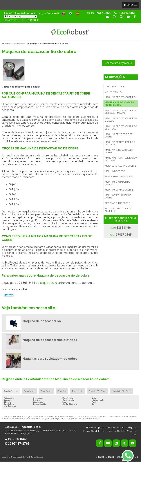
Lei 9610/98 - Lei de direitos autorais (83, 419)
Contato (121, 431)
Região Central (11, 391)
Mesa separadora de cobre (120, 166)
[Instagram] (114, 16)
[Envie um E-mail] (107, 16)
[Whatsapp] (128, 456)
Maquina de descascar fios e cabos (121, 119)
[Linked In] (121, 16)
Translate (32, 20)
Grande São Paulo (97, 391)
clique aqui (47, 282)
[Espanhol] (77, 13)
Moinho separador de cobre (117, 183)
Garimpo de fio (113, 91)
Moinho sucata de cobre (119, 189)
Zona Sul (61, 391)
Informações (114, 77)
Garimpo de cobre (115, 86)
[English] (63, 13)
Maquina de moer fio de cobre (118, 135)
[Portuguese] (70, 13)
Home (89, 427)
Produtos (111, 427)
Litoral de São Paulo (121, 391)
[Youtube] (128, 16)
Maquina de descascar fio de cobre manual (120, 111)
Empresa (99, 427)
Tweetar (9, 294)
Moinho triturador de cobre (118, 196)
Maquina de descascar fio (120, 97)
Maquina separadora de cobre (119, 151)
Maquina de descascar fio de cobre (119, 103)
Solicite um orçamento (118, 63)
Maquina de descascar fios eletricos (121, 127)
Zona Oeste (46, 391)
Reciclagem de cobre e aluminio (118, 209)
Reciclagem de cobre (117, 203)
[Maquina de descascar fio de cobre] (14, 69)
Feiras (120, 427)
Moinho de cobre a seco (119, 176)
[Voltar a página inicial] (70, 31)
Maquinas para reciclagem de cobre (121, 159)
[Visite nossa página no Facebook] (134, 16)
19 (126, 13)
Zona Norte (29, 391)
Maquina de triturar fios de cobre (120, 143)
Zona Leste (77, 391)
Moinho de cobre (115, 171)
